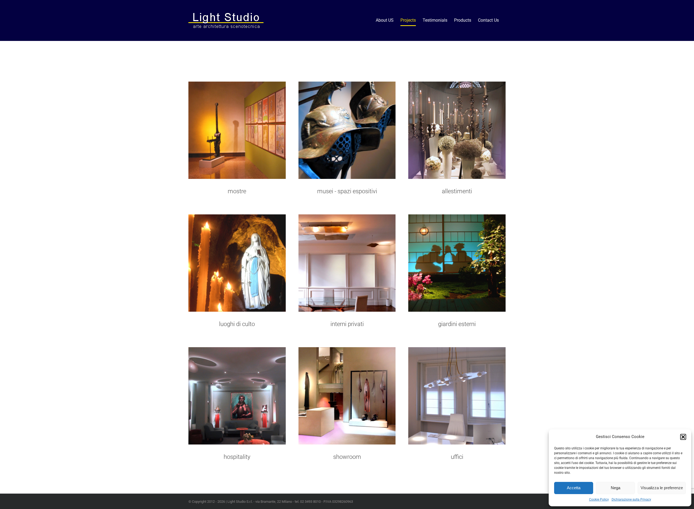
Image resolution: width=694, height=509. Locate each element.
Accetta (573, 487)
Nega (615, 487)
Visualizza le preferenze (662, 487)
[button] (683, 437)
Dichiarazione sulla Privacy (631, 499)
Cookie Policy (599, 499)
